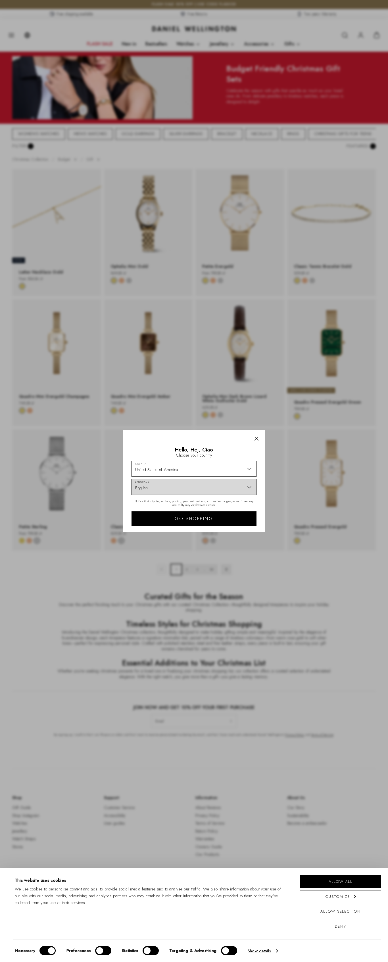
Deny (340, 926)
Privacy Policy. (249, 554)
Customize (338, 896)
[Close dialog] (292, 401)
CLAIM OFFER (234, 512)
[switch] (103, 950)
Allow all (340, 881)
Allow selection (340, 911)
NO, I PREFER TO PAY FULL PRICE (234, 530)
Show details (259, 951)
